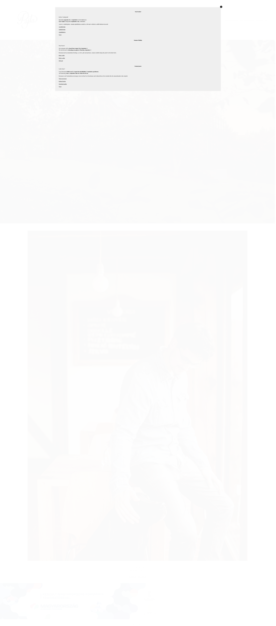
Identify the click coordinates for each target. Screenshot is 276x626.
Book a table (62, 55)
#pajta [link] (60, 35)
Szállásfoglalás (62, 29)
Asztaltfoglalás (62, 27)
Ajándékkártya (62, 32)
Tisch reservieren (63, 78)
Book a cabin (62, 58)
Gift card (61, 60)
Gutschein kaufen (63, 84)
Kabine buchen (62, 81)
